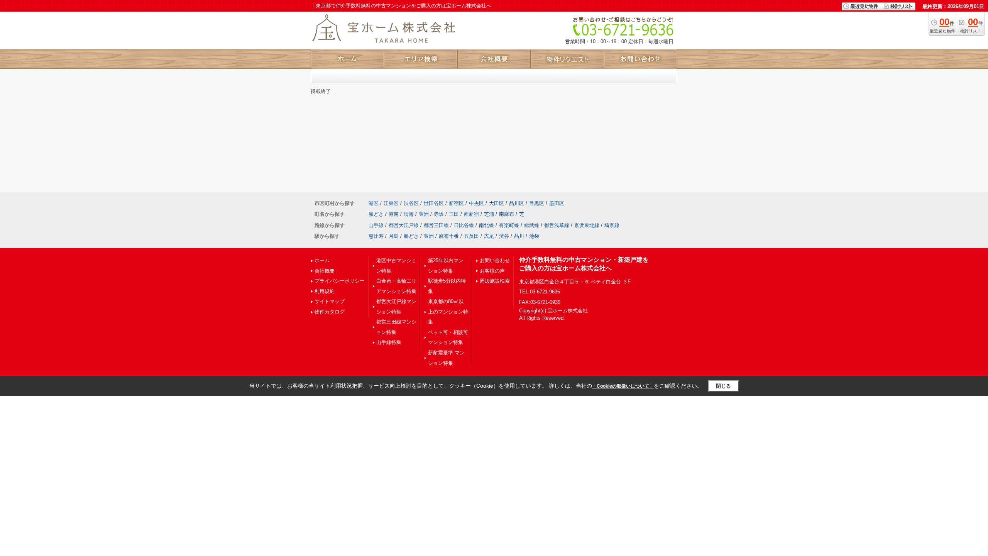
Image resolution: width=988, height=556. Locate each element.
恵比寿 (376, 236)
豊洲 (424, 214)
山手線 (376, 225)
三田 (454, 214)
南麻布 (506, 214)
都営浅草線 (556, 225)
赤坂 (439, 214)
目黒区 (536, 203)
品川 (519, 236)
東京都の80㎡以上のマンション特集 (448, 311)
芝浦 (489, 214)
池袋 (534, 236)
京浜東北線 (586, 225)
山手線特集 (388, 342)
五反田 (471, 236)
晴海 (409, 214)
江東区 (391, 203)
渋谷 (504, 236)
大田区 (496, 203)
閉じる (723, 386)
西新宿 (471, 214)
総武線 (531, 225)
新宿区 (456, 203)
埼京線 (611, 225)
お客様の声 (492, 271)
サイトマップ (330, 301)
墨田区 (556, 203)
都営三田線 (436, 225)
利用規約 (325, 291)
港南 (394, 214)
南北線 (486, 225)
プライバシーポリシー (340, 281)
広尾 (489, 236)
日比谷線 (464, 225)
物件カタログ (330, 312)
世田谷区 (434, 203)
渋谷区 (411, 203)
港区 (374, 203)
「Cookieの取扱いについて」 (623, 386)
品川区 (516, 203)
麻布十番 (449, 236)
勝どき (376, 214)
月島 (394, 236)
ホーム (322, 260)
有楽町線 (509, 225)
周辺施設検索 (495, 281)
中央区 (476, 203)
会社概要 (325, 271)
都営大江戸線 (404, 225)
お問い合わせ (495, 260)
